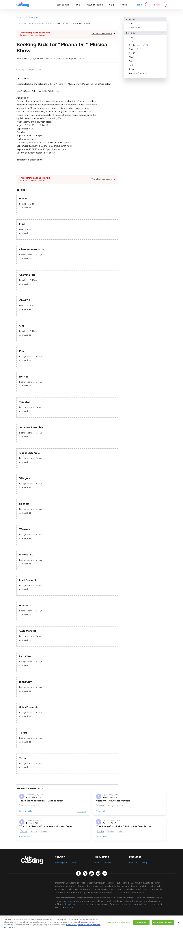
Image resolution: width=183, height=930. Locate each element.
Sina (131, 57)
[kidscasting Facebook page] (78, 873)
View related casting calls (102, 34)
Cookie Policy (72, 925)
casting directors (94, 4)
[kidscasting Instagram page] (98, 873)
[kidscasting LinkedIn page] (104, 873)
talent (78, 4)
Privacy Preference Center (119, 922)
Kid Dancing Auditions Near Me (41, 23)
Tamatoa (133, 69)
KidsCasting (21, 23)
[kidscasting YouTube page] (91, 873)
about (97, 862)
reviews (123, 4)
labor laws (134, 862)
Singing (31, 69)
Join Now (156, 4)
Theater (41, 69)
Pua (130, 61)
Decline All (141, 922)
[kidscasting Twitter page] (85, 873)
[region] (91, 922)
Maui (131, 41)
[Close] (179, 922)
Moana (132, 37)
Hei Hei (132, 65)
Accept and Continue (162, 922)
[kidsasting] (22, 4)
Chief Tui (133, 53)
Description (134, 27)
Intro (131, 23)
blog (111, 4)
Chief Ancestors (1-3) (138, 45)
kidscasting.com (66, 901)
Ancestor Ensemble (138, 73)
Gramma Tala (135, 49)
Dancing (21, 69)
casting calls (63, 4)
